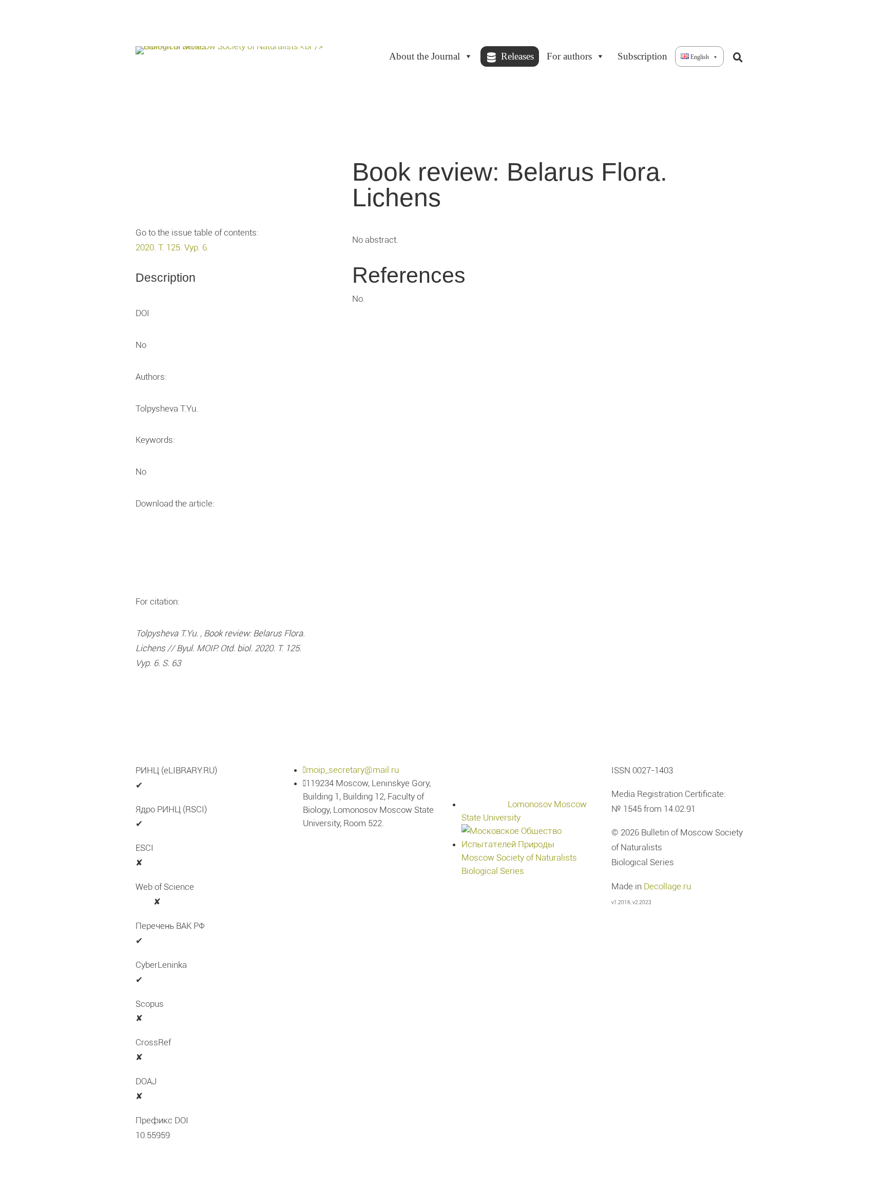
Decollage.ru (667, 886)
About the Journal (424, 56)
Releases (517, 56)
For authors (569, 56)
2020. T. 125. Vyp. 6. (172, 247)
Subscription (642, 56)
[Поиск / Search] (737, 56)
